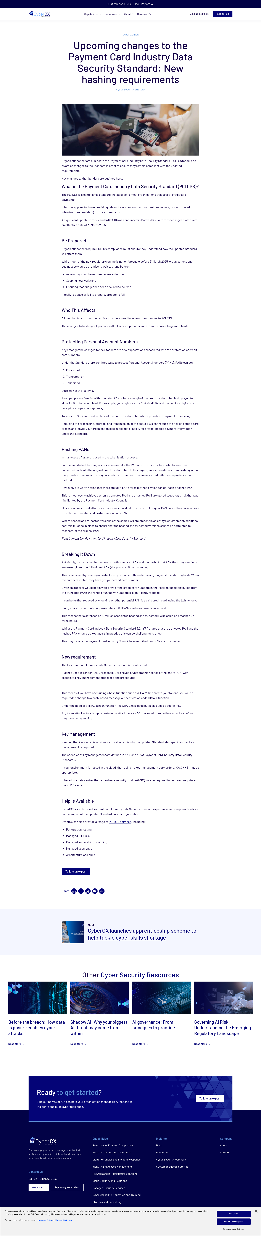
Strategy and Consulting (106, 1202)
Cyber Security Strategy (130, 89)
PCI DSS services (120, 821)
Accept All (233, 1213)
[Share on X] (88, 891)
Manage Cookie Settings (233, 1229)
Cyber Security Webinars (171, 1159)
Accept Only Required (233, 1221)
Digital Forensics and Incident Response (116, 1159)
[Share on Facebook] (81, 891)
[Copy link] (102, 891)
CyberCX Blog (130, 34)
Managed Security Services (108, 1187)
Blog (158, 1145)
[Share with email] (95, 891)
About (127, 14)
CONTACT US (223, 14)
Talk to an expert (75, 871)
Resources (111, 14)
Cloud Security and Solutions (109, 1180)
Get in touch (38, 1187)
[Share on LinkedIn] (74, 891)
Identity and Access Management (112, 1166)
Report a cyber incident (67, 1187)
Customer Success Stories (172, 1166)
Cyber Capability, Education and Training (116, 1194)
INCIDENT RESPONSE (199, 14)
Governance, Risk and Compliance (112, 1145)
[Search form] (150, 14)
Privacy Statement (64, 1220)
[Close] (256, 1211)
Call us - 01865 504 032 (43, 1178)
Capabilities (91, 14)
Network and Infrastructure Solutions (114, 1173)
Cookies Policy (45, 1220)
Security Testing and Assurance (111, 1152)
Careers (142, 14)
